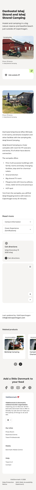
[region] (18, 283)
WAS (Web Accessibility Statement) (24, 483)
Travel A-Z (9, 462)
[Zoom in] (30, 294)
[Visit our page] (12, 387)
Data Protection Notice (8, 483)
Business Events (11, 435)
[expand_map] (30, 267)
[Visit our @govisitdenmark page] (24, 387)
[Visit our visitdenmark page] (18, 387)
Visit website (13, 75)
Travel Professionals (13, 437)
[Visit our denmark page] (6, 387)
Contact (8, 465)
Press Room (10, 432)
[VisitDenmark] (12, 397)
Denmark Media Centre (14, 450)
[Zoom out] (30, 299)
